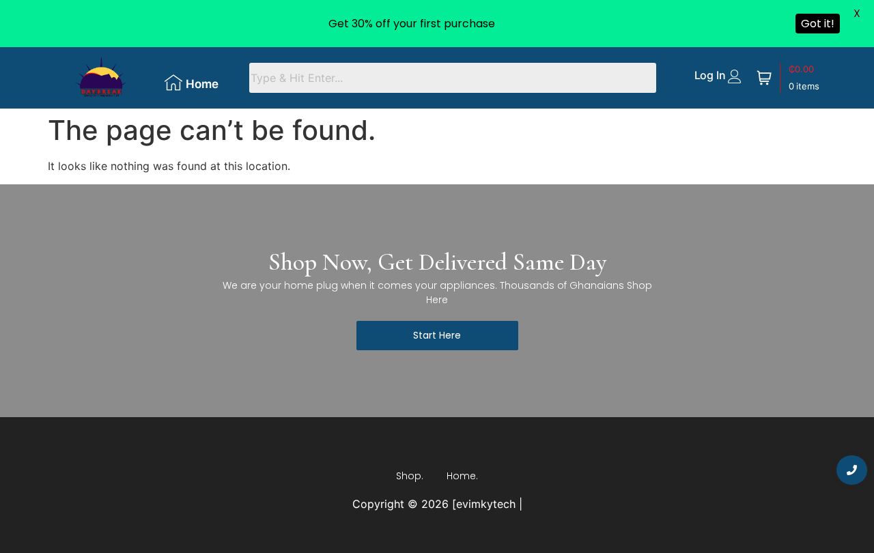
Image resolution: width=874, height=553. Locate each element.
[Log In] (735, 76)
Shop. (409, 476)
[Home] (173, 82)
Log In (710, 75)
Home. (462, 476)
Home (202, 84)
